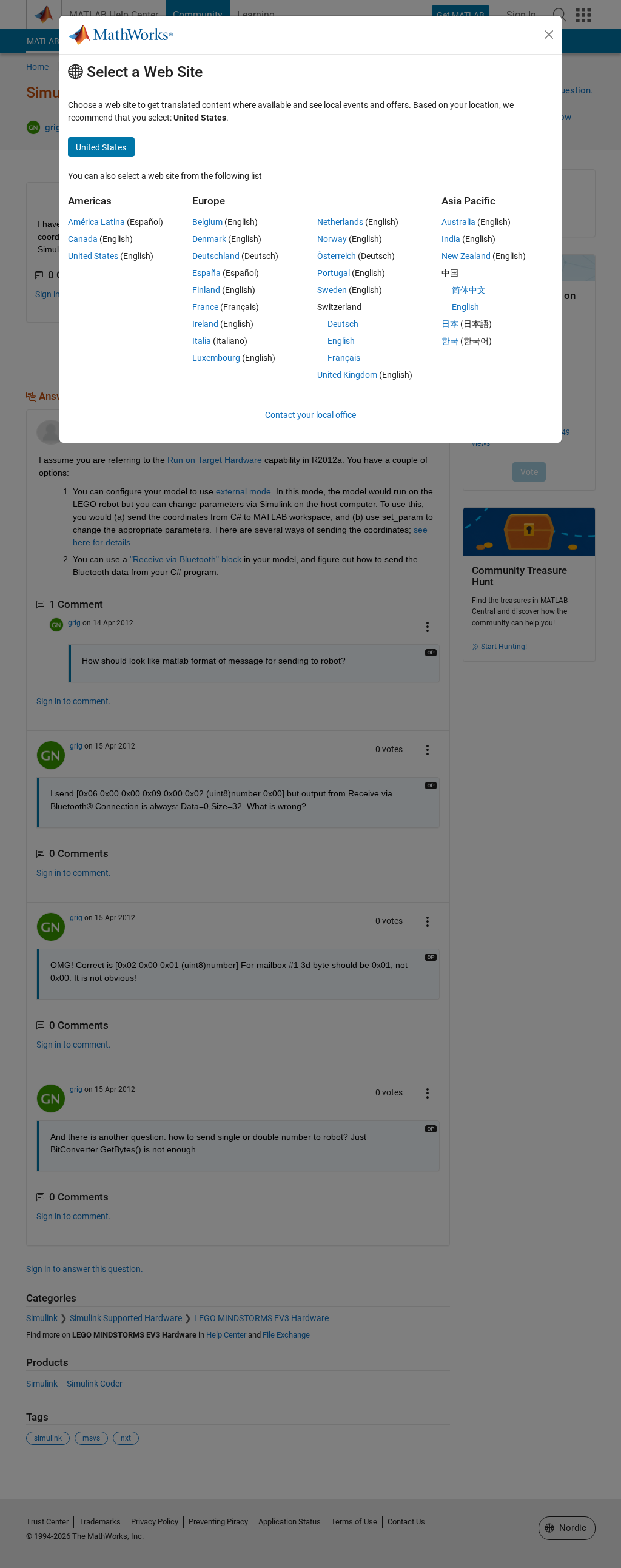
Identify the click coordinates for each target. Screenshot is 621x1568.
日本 (449, 324)
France (205, 307)
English (341, 341)
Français (343, 358)
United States (93, 256)
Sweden (332, 290)
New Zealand (466, 256)
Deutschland (216, 256)
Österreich (336, 256)
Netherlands (340, 222)
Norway (332, 239)
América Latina (96, 222)
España (206, 273)
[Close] (548, 34)
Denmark (209, 239)
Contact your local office (310, 415)
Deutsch (342, 324)
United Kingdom (347, 375)
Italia (201, 341)
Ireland (205, 324)
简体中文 (469, 290)
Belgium (207, 222)
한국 (449, 341)
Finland (206, 290)
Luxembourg (216, 358)
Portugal (333, 273)
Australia (458, 222)
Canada (83, 239)
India (450, 239)
